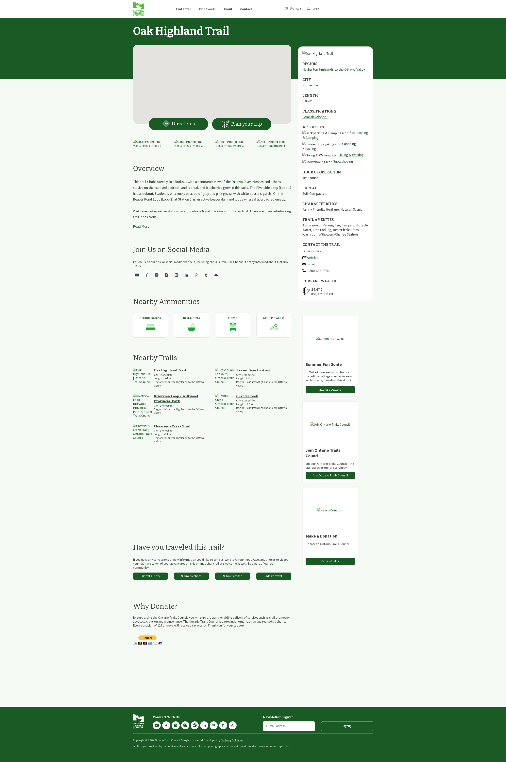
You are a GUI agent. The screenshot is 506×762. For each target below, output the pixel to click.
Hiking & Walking (351, 154)
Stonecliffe (310, 85)
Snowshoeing (343, 161)
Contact (246, 9)
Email (310, 264)
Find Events (207, 9)
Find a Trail (183, 9)
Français (296, 8)
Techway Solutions (232, 740)
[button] (212, 82)
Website (312, 257)
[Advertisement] (212, 493)
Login (316, 8)
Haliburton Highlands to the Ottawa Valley (333, 69)
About (228, 9)
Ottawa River (241, 181)
